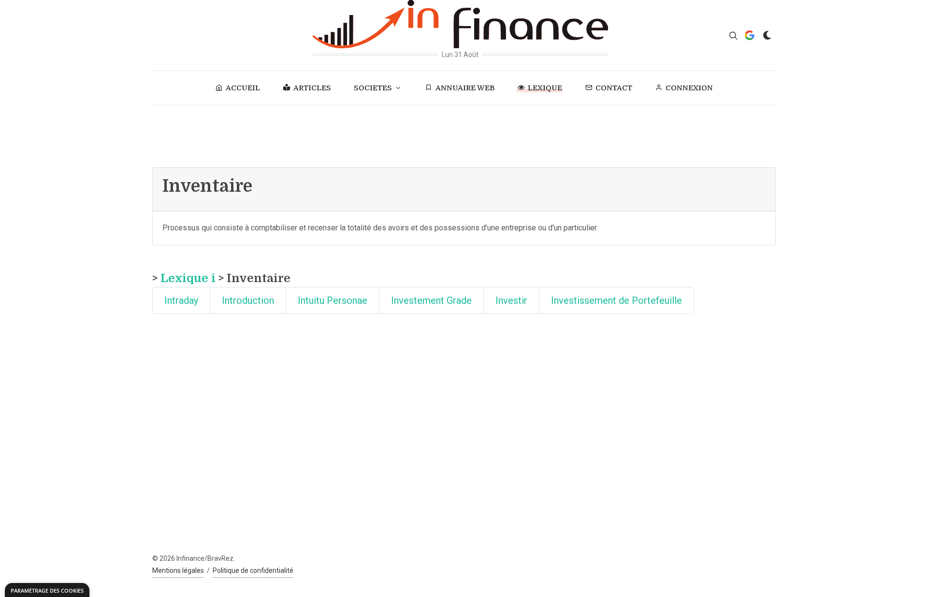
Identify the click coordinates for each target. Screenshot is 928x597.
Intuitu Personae (332, 300)
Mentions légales (178, 570)
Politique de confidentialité (253, 570)
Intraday (181, 300)
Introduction (248, 300)
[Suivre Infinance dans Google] (749, 35)
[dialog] (47, 590)
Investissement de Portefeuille (616, 300)
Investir (511, 300)
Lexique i (188, 278)
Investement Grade (431, 300)
